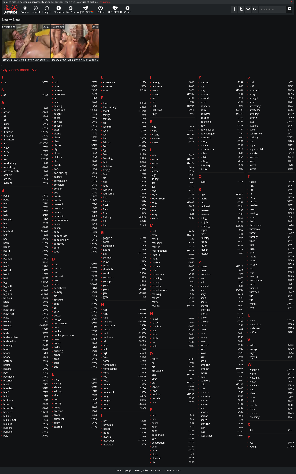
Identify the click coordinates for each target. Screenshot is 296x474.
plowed (222, 98)
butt (25, 435)
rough (222, 245)
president (222, 137)
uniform (272, 332)
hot (124, 376)
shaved (222, 305)
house (124, 384)
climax (75, 145)
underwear (272, 328)
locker (173, 194)
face (124, 103)
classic (75, 133)
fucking (124, 217)
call (75, 82)
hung (124, 396)
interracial (124, 440)
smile (222, 360)
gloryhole (124, 269)
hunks (124, 404)
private (222, 145)
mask (173, 239)
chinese (75, 121)
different (75, 299)
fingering (124, 158)
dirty (75, 311)
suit (272, 141)
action (25, 112)
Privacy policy (141, 470)
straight (272, 98)
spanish (222, 392)
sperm (222, 404)
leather (173, 171)
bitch (25, 301)
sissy (222, 325)
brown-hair (25, 408)
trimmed (272, 292)
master (173, 246)
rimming (222, 226)
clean (75, 137)
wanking (272, 369)
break (25, 384)
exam (75, 422)
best (25, 278)
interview (124, 444)
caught (75, 113)
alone (25, 123)
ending (75, 403)
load (173, 190)
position (222, 117)
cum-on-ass (75, 235)
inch (124, 421)
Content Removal (172, 470)
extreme (124, 86)
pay (173, 438)
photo (173, 454)
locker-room (173, 198)
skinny (222, 337)
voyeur (272, 357)
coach (75, 165)
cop (75, 192)
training (272, 276)
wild (272, 401)
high (124, 353)
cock (75, 169)
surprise (272, 153)
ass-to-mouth (25, 171)
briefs (25, 392)
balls (25, 215)
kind (173, 126)
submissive (272, 133)
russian (222, 253)
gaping (124, 249)
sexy (222, 294)
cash (75, 102)
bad (25, 203)
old (173, 366)
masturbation (173, 250)
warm (272, 373)
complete (75, 184)
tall (272, 189)
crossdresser (75, 220)
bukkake (25, 431)
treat (272, 284)
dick (75, 295)
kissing (173, 134)
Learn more (105, 1)
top (272, 268)
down (75, 339)
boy (25, 372)
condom (75, 188)
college (75, 176)
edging (75, 391)
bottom (25, 360)
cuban (75, 228)
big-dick (25, 294)
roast (222, 234)
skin (222, 333)
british (25, 396)
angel (25, 147)
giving (124, 265)
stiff (272, 86)
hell (124, 349)
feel (124, 134)
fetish (124, 146)
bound (25, 364)
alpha (25, 127)
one (173, 374)
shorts (222, 313)
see (222, 278)
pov (222, 125)
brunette (25, 412)
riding (222, 218)
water (272, 381)
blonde (25, 321)
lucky (173, 214)
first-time (124, 166)
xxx (272, 429)
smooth (222, 368)
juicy (173, 113)
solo (222, 384)
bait (25, 207)
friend (124, 209)
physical (173, 458)
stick (272, 82)
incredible (124, 424)
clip (75, 149)
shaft (222, 298)
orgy (173, 390)
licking (173, 178)
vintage (272, 349)
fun (124, 225)
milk (173, 270)
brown (25, 404)
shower (222, 321)
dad (75, 264)
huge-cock (124, 392)
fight (124, 150)
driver (75, 354)
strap (272, 102)
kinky (173, 130)
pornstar (222, 113)
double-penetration (75, 335)
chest (75, 117)
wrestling (272, 417)
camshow (75, 94)
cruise (75, 224)
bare (25, 227)
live (173, 186)
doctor (75, 315)
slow (222, 353)
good (124, 273)
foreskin (124, 189)
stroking (272, 113)
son (222, 388)
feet (124, 138)
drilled (75, 347)
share (222, 301)
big (25, 282)
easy (75, 379)
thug (272, 240)
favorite (124, 126)
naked (173, 318)
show (222, 317)
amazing (25, 135)
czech (75, 251)
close (75, 153)
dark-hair (75, 276)
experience (124, 82)
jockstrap (173, 110)
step (222, 431)
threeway (272, 229)
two (272, 307)
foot (124, 185)
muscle (173, 305)
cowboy (75, 208)
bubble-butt (25, 419)
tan (272, 193)
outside (173, 398)
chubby (75, 125)
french (124, 201)
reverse (222, 214)
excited (75, 426)
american (25, 139)
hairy (124, 313)
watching (272, 377)
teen (272, 217)
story (272, 94)
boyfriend (25, 376)
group (124, 289)
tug (272, 299)
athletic (25, 178)
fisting (124, 170)
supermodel (272, 149)
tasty (272, 197)
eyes (124, 90)
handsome (124, 325)
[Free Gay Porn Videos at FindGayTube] (11, 9)
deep (75, 284)
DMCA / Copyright (123, 470)
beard (25, 250)
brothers (25, 400)
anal (25, 143)
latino (173, 163)
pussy (222, 169)
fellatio (124, 142)
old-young (173, 370)
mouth (173, 298)
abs (25, 108)
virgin (272, 353)
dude (75, 362)
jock (173, 106)
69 (25, 95)
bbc (25, 239)
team (272, 209)
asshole (25, 175)
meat (173, 258)
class (75, 129)
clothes (75, 157)
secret (222, 270)
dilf (75, 307)
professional (222, 149)
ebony (75, 387)
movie (173, 301)
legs (173, 175)
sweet (272, 169)
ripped (222, 230)
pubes (222, 153)
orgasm (173, 386)
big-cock (25, 290)
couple (75, 200)
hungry (124, 400)
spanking (222, 396)
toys (272, 272)
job (173, 102)
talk (272, 185)
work (272, 409)
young (272, 446)
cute (75, 247)
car (75, 98)
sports (222, 412)
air (25, 116)
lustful (173, 218)
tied (272, 244)
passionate (173, 434)
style (272, 129)
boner (25, 349)
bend (25, 274)
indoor (124, 428)
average (25, 182)
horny (124, 372)
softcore (222, 380)
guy (124, 293)
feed (124, 130)
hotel (124, 380)
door (75, 327)
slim (222, 349)
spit (222, 408)
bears (25, 254)
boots (25, 353)
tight (272, 248)
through (272, 236)
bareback (25, 231)
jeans (173, 90)
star (222, 427)
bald (25, 211)
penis (173, 446)
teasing (272, 213)
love (173, 206)
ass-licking (25, 167)
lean (173, 167)
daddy (75, 268)
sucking (272, 137)
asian (25, 155)
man (173, 235)
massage (173, 242)
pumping (222, 165)
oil (173, 363)
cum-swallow (75, 239)
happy (124, 329)
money (173, 282)
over (173, 402)
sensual (222, 286)
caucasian (75, 110)
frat (124, 197)
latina (173, 159)
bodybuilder (25, 341)
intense (124, 436)
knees (173, 142)
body (25, 333)
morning (173, 294)
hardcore (124, 337)
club (75, 161)
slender (222, 345)
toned (272, 260)
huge (124, 388)
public (222, 157)
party (173, 430)
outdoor (173, 394)
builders (25, 427)
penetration (173, 442)
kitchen (173, 138)
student (272, 125)
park (173, 426)
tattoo (272, 201)
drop (75, 358)
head (124, 345)
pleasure (222, 94)
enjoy (75, 407)
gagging (124, 237)
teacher (272, 205)
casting (75, 106)
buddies (25, 423)
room (222, 241)
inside (124, 432)
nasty (173, 322)
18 (25, 82)
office (173, 359)
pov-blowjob (222, 129)
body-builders (25, 337)
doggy (75, 319)
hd (124, 341)
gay (124, 253)
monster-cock (173, 290)
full (124, 221)
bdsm (25, 242)
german (124, 257)
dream (75, 343)
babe (25, 195)
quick (222, 181)
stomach (272, 90)
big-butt (25, 286)
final (124, 154)
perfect (173, 450)
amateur (25, 131)
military (173, 266)
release (222, 210)
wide (272, 397)
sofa (222, 376)
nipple (173, 338)
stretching (272, 106)
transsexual (272, 280)
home (124, 360)
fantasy (124, 118)
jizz (173, 98)
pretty (222, 141)
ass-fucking (25, 163)
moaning (173, 278)
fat (124, 122)
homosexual (124, 368)
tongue (272, 264)
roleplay (222, 237)
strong (272, 117)
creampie (75, 216)
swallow (272, 157)
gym (124, 296)
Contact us (156, 470)
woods (272, 405)
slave (222, 341)
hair (124, 309)
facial (124, 111)
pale (173, 419)
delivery (75, 292)
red (222, 202)
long (173, 202)
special (222, 400)
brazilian (25, 380)
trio (272, 295)
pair (173, 415)
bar (25, 223)
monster (173, 286)
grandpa (124, 281)
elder (75, 395)
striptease (272, 110)
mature (173, 254)
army (25, 151)
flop (124, 181)
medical (173, 262)
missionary (173, 274)
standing (222, 423)
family (124, 114)
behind (25, 270)
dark (75, 272)
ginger (124, 261)
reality (222, 198)
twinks (272, 303)
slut (222, 357)
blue (25, 329)
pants (173, 423)
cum (75, 231)
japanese (173, 86)
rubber (222, 249)
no (173, 342)
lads (173, 155)
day (75, 280)
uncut (272, 320)
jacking (173, 82)
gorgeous (124, 277)
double (75, 331)
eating (75, 383)
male (173, 231)
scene (222, 266)
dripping (75, 351)
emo (75, 399)
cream (75, 212)
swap (272, 161)
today (272, 256)
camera (75, 90)
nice (173, 330)
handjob (124, 321)
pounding (222, 121)
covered (75, 204)
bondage (25, 345)
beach (25, 246)
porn (222, 110)
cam (75, 86)
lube (173, 210)
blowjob (25, 325)
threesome (272, 225)
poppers (222, 106)
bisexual (25, 298)
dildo (75, 303)
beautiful (25, 258)
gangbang (124, 245)
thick (272, 221)
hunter (124, 408)
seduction (222, 274)
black (25, 305)
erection (75, 411)
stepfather (222, 435)
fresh (124, 205)
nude (173, 346)
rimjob (222, 222)
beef (25, 266)
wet (272, 389)
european (75, 418)
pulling (222, 161)
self (222, 282)
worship (272, 413)
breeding (25, 388)
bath (25, 235)
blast (25, 317)
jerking (173, 94)
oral (173, 382)
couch (75, 196)
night (173, 334)
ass (25, 159)
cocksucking (75, 172)
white (272, 393)
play (222, 90)
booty (25, 357)
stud (272, 121)
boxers (25, 368)
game (124, 241)
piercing (222, 82)
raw (222, 194)
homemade (124, 364)
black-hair (25, 313)
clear (75, 141)
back (25, 199)
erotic (75, 415)
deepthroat (75, 288)
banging (25, 219)
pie (173, 462)
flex (124, 174)
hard (124, 333)
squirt (222, 419)
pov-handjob (222, 133)
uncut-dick (272, 324)
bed (25, 262)
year (272, 442)
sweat (272, 165)
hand (124, 317)
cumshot (75, 243)
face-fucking (124, 107)
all (25, 119)
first (124, 162)
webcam (272, 385)
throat (272, 233)
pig (222, 86)
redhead (222, 206)
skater (222, 329)
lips (173, 182)
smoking (222, 364)
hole (124, 357)
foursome (124, 193)
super (272, 145)
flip (124, 177)
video (272, 345)
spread (222, 416)
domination (75, 323)
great (124, 285)
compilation (75, 180)
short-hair (222, 309)
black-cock (25, 309)
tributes (272, 288)
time (272, 252)
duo (75, 366)
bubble (25, 416)
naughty (173, 326)
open (173, 378)
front (124, 213)
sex (222, 290)
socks (222, 372)
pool (222, 102)
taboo (272, 181)
